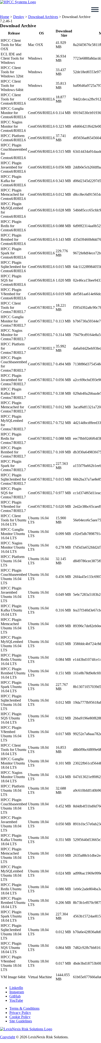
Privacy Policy (20, 1013)
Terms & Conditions (24, 1008)
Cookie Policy (20, 1017)
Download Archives (43, 17)
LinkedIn (16, 988)
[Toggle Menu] (95, 9)
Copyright (7, 1037)
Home (4, 17)
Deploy (18, 17)
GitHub (15, 996)
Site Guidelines (20, 1021)
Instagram (16, 992)
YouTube (16, 1000)
